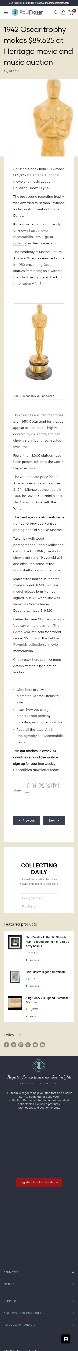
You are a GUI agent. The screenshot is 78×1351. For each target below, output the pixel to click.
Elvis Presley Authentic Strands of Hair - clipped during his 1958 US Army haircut (47, 942)
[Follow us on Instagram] (20, 1044)
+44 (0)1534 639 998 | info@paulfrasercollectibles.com (39, 3)
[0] (71, 12)
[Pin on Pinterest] (34, 786)
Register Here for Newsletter (39, 1182)
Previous (29, 820)
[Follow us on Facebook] (6, 1044)
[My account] (63, 12)
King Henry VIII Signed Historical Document (47, 1000)
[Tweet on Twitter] (41, 786)
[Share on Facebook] (27, 786)
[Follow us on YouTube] (35, 1044)
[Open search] (56, 12)
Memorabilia (26, 696)
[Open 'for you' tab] (65, 1338)
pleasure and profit (31, 716)
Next (52, 820)
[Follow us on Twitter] (13, 1044)
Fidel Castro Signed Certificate (46, 972)
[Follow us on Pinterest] (28, 1044)
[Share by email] (48, 786)
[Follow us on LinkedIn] (42, 1044)
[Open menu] (6, 12)
